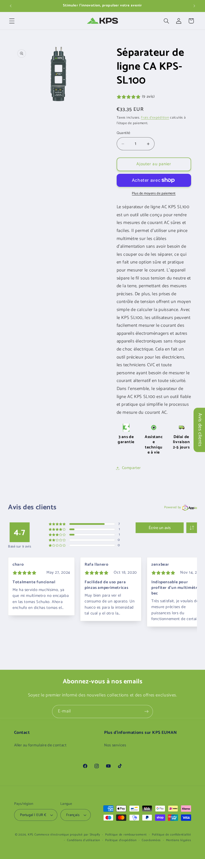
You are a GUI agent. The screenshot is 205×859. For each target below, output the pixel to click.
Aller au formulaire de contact (40, 745)
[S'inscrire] (146, 711)
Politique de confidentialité (171, 834)
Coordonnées (151, 840)
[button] (12, 21)
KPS (30, 834)
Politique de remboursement (126, 834)
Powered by (172, 507)
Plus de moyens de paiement (154, 193)
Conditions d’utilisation (83, 840)
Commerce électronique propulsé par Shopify (67, 834)
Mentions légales (178, 840)
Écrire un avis (160, 528)
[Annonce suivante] (194, 6)
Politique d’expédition (120, 840)
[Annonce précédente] (11, 6)
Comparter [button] (131, 468)
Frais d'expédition (155, 117)
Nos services (115, 745)
